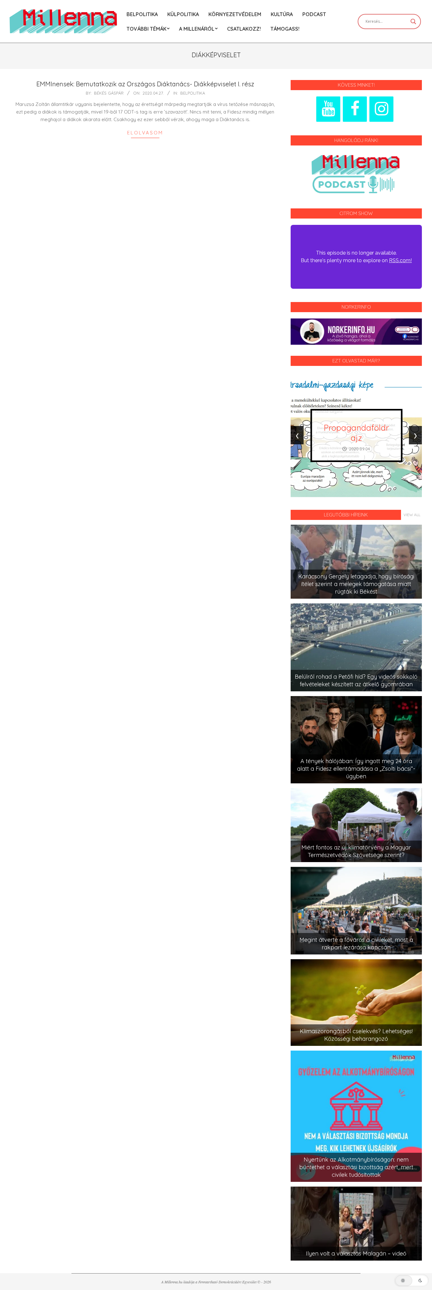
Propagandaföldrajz (356, 433)
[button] (411, 1280)
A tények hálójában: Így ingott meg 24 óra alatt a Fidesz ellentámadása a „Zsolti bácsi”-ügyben (356, 768)
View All (412, 514)
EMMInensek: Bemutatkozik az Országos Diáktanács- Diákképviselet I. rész (145, 84)
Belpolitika (192, 93)
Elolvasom (145, 133)
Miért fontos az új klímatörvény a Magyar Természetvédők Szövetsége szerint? (356, 851)
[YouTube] (328, 109)
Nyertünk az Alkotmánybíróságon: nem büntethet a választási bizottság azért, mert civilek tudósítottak (356, 1167)
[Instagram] (381, 109)
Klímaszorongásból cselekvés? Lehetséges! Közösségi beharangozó (356, 1035)
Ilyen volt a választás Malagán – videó (356, 1253)
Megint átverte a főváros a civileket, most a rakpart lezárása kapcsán (356, 943)
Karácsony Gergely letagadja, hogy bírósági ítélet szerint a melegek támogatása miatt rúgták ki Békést (356, 584)
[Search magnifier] (413, 21)
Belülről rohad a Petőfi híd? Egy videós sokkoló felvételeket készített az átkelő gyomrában (356, 680)
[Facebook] (355, 109)
